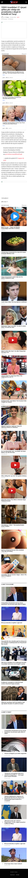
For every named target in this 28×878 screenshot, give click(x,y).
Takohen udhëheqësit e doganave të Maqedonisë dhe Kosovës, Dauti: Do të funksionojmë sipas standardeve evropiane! (14, 798)
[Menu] (2, 2)
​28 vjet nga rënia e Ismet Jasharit (13, 863)
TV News (7, 17)
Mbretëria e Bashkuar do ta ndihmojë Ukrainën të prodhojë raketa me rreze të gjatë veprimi (13, 663)
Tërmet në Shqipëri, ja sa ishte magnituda (15, 753)
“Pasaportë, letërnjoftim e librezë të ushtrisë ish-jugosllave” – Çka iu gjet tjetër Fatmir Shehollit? (14, 775)
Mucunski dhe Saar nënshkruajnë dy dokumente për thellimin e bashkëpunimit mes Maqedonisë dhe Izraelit (14, 643)
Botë (18, 17)
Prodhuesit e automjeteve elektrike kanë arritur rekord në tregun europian (12, 683)
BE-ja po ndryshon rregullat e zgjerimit (11, 622)
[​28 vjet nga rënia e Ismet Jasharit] (14, 855)
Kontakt (17, 874)
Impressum (12, 874)
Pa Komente (4, 19)
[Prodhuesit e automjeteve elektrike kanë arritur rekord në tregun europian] (14, 673)
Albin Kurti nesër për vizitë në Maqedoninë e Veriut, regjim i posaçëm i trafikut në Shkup (14, 822)
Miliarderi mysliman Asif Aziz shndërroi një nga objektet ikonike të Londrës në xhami (13, 703)
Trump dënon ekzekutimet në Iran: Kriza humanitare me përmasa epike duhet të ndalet (13, 603)
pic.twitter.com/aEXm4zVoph (13, 154)
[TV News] (14, 2)
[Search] (26, 2)
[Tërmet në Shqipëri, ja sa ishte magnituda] (14, 744)
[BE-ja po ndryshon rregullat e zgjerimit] (14, 614)
